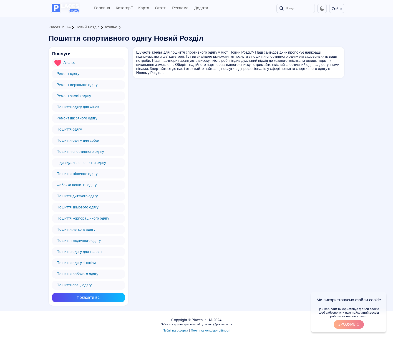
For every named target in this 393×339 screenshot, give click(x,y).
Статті (160, 8)
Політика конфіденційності (210, 330)
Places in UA (60, 27)
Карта (143, 8)
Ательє (111, 27)
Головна (102, 8)
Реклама (180, 8)
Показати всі (89, 297)
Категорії (124, 8)
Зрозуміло (348, 324)
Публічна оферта (175, 330)
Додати (201, 8)
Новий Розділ (88, 27)
